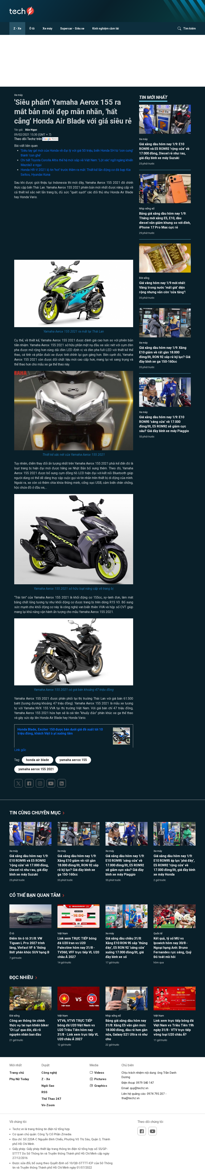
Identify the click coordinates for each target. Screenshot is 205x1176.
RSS (44, 1092)
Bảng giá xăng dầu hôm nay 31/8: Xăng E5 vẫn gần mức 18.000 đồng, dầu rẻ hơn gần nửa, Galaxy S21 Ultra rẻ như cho (127, 1030)
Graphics (100, 1086)
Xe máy (47, 28)
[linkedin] (61, 783)
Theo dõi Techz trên (28, 139)
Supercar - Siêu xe (72, 28)
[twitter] (18, 783)
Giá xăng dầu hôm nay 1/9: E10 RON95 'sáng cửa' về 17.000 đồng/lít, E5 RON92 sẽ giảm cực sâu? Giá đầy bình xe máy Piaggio (125, 865)
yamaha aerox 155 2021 (36, 769)
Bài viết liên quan (26, 146)
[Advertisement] (73, 232)
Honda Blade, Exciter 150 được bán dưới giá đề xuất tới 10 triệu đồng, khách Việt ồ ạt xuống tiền (60, 732)
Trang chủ (16, 1073)
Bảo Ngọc (31, 129)
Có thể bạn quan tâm (35, 895)
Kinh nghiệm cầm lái (105, 28)
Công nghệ (49, 1073)
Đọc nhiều (21, 977)
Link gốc (20, 750)
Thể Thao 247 (51, 1099)
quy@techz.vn (139, 1088)
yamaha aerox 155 (73, 760)
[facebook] (29, 783)
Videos (99, 1073)
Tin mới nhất (153, 97)
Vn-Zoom (48, 1105)
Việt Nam (62, 933)
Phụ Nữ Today (19, 1079)
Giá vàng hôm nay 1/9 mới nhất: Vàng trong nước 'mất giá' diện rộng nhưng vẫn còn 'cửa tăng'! (162, 287)
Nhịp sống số (146, 208)
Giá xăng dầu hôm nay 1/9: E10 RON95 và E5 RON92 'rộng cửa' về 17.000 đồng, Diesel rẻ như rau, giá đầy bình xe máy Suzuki (29, 865)
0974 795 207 (156, 1094)
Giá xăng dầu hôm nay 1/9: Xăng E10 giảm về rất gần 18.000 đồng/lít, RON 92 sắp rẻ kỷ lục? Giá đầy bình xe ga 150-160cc (77, 865)
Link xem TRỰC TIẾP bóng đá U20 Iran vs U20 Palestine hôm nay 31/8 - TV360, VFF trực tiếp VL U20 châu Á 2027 (78, 948)
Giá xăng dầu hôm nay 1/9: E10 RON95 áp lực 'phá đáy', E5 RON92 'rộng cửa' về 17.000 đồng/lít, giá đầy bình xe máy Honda (174, 865)
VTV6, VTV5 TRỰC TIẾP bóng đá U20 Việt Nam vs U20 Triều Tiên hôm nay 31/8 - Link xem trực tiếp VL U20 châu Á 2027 (77, 1030)
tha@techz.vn (131, 1098)
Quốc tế (158, 933)
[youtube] (51, 783)
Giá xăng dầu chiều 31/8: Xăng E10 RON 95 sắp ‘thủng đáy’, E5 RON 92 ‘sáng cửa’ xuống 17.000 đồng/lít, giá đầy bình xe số (127, 948)
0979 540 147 (145, 1083)
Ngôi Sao (47, 1086)
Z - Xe (17, 28)
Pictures (100, 1079)
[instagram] (40, 783)
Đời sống (144, 277)
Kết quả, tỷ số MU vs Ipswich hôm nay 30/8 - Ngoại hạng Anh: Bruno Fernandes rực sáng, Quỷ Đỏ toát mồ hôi (172, 948)
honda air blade (37, 760)
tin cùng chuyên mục (35, 813)
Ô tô (32, 28)
